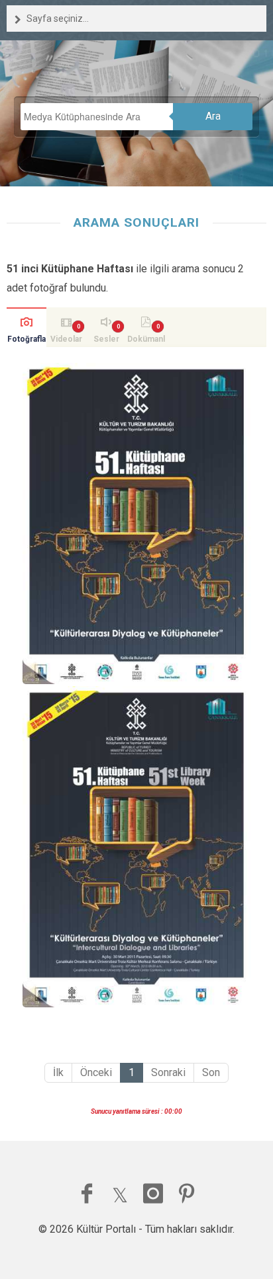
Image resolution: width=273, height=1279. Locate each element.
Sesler (106, 339)
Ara (213, 116)
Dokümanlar (146, 340)
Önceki (96, 1072)
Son (211, 1072)
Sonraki (168, 1072)
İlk (58, 1072)
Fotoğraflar (26, 340)
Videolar (66, 339)
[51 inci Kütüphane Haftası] (136, 523)
